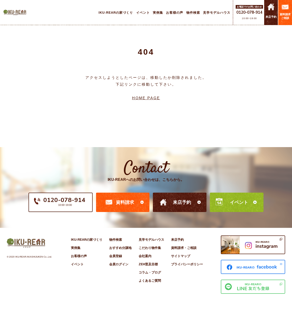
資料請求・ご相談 (184, 248)
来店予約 (182, 202)
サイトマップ (180, 256)
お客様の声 (79, 256)
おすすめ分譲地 (120, 248)
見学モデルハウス (151, 239)
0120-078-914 (249, 12)
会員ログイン (118, 264)
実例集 (76, 248)
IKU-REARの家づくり (86, 239)
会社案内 (145, 256)
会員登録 (115, 256)
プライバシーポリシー (187, 264)
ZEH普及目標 (148, 264)
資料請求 (125, 202)
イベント (239, 202)
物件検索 (115, 239)
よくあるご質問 (150, 280)
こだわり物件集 (150, 248)
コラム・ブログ (150, 272)
